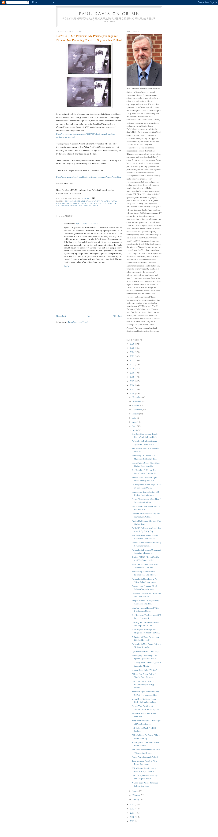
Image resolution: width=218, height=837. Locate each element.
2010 (132, 816)
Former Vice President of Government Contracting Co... (146, 708)
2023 (132, 356)
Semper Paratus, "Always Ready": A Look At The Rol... (146, 602)
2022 (132, 360)
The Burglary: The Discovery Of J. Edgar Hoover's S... (146, 617)
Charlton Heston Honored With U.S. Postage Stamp (145, 609)
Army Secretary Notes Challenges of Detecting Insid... (146, 722)
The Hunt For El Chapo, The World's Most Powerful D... (144, 472)
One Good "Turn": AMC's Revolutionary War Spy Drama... (143, 684)
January (136, 799)
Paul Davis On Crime (109, 13)
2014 (132, 393)
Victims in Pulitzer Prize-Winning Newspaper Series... (146, 544)
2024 (132, 352)
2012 (132, 808)
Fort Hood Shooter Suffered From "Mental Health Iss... (146, 751)
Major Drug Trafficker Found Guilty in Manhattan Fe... (144, 700)
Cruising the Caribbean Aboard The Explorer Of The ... (145, 624)
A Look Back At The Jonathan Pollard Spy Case (145, 784)
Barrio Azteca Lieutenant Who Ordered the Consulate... (145, 566)
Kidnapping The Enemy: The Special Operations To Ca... (144, 657)
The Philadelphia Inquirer (84, 205)
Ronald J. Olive (104, 203)
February (136, 795)
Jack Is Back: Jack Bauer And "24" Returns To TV (146, 508)
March (135, 791)
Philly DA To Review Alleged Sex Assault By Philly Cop (146, 530)
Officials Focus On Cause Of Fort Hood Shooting (146, 737)
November (137, 401)
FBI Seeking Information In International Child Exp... (144, 573)
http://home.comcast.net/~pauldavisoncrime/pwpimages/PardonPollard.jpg (88, 176)
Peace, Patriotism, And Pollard (145, 756)
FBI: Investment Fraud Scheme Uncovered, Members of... (145, 537)
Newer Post (61, 316)
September (137, 409)
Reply (66, 266)
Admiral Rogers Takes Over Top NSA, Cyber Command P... (145, 693)
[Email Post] (93, 198)
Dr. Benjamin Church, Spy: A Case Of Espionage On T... (146, 486)
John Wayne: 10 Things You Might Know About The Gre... (146, 631)
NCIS (92, 203)
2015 (132, 389)
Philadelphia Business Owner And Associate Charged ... (146, 551)
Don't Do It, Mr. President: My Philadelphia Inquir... (145, 777)
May (134, 426)
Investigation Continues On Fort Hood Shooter (146, 744)
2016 (132, 385)
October (136, 405)
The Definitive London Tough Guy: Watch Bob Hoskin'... (145, 435)
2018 (132, 376)
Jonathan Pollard (100, 201)
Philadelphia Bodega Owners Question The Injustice (144, 443)
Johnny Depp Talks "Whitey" (144, 669)
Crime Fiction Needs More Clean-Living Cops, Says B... (146, 464)
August (135, 413)
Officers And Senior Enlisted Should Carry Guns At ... (144, 676)
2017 (132, 381)
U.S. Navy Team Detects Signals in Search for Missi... (146, 664)
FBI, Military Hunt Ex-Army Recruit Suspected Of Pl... (144, 770)
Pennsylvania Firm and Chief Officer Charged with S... (144, 588)
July (134, 417)
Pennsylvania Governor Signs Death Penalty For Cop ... (144, 479)
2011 (132, 812)
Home (89, 316)
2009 (132, 821)
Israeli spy (83, 201)
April (134, 430)
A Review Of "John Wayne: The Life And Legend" (145, 638)
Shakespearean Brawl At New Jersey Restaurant (144, 763)
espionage (70, 201)
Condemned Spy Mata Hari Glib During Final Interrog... (145, 493)
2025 (132, 347)
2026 (132, 343)
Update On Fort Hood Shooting (145, 651)
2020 (132, 368)
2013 (132, 804)
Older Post (117, 316)
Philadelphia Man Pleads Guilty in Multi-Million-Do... (147, 646)
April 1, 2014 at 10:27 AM (87, 223)
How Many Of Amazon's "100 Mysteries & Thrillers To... (144, 457)
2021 (132, 364)
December (137, 397)
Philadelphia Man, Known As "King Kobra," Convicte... (144, 580)
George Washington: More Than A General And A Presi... (146, 501)
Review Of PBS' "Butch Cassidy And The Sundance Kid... (145, 559)
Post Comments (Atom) (78, 322)
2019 (132, 372)
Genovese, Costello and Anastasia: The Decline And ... (147, 595)
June (134, 421)
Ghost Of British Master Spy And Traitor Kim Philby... (146, 515)
